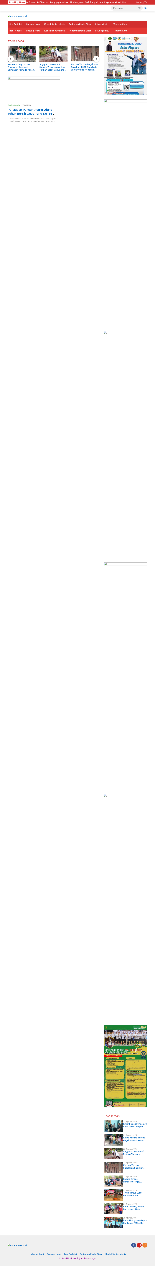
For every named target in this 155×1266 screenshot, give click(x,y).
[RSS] (144, 1245)
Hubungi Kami (33, 24)
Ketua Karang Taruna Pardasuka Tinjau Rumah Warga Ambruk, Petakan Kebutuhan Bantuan (135, 1208)
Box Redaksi (16, 24)
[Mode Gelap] (145, 8)
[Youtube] (139, 1245)
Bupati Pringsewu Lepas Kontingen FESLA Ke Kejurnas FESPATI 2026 (135, 1221)
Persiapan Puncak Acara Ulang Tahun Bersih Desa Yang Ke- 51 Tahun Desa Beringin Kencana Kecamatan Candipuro (30, 115)
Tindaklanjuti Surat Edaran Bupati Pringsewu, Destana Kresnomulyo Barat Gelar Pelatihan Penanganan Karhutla (134, 1194)
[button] (140, 7)
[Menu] (10, 8)
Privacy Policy (102, 24)
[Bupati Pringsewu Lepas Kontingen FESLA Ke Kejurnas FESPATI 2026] (113, 1222)
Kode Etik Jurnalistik (54, 24)
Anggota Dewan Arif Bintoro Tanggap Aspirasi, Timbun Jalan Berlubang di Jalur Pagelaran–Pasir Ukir (21, 67)
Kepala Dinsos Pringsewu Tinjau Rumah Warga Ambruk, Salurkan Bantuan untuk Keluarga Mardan (84, 67)
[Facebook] (133, 1245)
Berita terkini (14, 105)
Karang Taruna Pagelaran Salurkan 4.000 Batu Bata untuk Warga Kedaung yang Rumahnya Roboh (53, 67)
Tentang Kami (120, 24)
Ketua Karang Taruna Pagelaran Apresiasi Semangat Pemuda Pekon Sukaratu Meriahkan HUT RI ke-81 (135, 1139)
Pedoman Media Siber (80, 24)
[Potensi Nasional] (17, 16)
